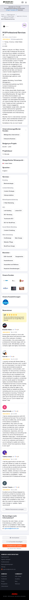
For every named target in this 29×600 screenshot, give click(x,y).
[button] (24, 25)
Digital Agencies (11, 14)
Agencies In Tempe (9, 17)
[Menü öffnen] (26, 2)
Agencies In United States (7, 16)
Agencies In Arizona (22, 16)
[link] (22, 2)
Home (2, 14)
